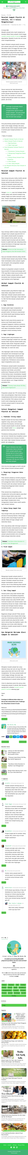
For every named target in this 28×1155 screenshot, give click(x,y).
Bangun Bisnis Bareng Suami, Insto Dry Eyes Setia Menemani (17, 771)
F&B (17, 984)
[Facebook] (7, 736)
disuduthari (8, 831)
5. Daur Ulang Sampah (13, 163)
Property (4, 993)
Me (5, 870)
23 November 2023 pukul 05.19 (13, 870)
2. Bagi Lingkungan (12, 145)
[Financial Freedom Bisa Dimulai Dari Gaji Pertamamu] (14, 1094)
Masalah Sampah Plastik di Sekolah (13, 139)
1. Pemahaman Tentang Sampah (15, 151)
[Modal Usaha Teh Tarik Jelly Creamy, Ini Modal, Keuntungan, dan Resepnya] (14, 1058)
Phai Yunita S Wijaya (15, 903)
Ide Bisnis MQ (11, 724)
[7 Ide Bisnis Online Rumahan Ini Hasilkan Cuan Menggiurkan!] (4, 766)
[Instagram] (17, 1147)
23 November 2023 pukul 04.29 (18, 845)
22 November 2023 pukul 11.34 (19, 831)
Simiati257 (8, 846)
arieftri (7, 783)
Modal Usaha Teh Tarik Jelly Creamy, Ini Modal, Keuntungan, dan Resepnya (12, 1061)
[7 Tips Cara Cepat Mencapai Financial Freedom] (14, 1076)
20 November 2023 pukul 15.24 (19, 804)
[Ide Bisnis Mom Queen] (14, 1)
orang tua (8, 192)
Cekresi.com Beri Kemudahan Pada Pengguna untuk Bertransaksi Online (16, 752)
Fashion (4, 987)
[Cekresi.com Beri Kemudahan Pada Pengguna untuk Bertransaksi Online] (4, 752)
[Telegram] (14, 736)
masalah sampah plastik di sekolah (10, 36)
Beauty (4, 984)
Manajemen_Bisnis (7, 990)
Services (10, 993)
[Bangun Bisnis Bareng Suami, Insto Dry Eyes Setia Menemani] (4, 772)
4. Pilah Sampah (11, 161)
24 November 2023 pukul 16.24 (19, 887)
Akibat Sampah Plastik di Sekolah (13, 141)
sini (6, 973)
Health (15, 987)
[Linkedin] (21, 736)
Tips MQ (23, 993)
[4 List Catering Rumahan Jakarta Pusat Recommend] (14, 1131)
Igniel (16, 1153)
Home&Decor (22, 987)
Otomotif (16, 990)
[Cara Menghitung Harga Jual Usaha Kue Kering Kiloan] (14, 1039)
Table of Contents (7, 136)
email (16, 976)
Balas (3, 798)
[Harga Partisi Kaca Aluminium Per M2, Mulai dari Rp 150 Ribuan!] (14, 1113)
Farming (23, 984)
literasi (14, 428)
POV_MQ (5, 719)
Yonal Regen (8, 804)
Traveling (14, 995)
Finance (10, 987)
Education (11, 984)
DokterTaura (8, 887)
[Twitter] (10, 736)
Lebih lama (23, 741)
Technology (17, 993)
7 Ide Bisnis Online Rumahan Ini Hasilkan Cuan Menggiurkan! (16, 764)
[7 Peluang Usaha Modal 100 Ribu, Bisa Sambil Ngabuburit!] (4, 759)
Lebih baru (5, 741)
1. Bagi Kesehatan (12, 143)
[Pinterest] (25, 736)
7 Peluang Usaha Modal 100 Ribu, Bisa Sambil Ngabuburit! (17, 758)
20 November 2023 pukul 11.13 (17, 783)
